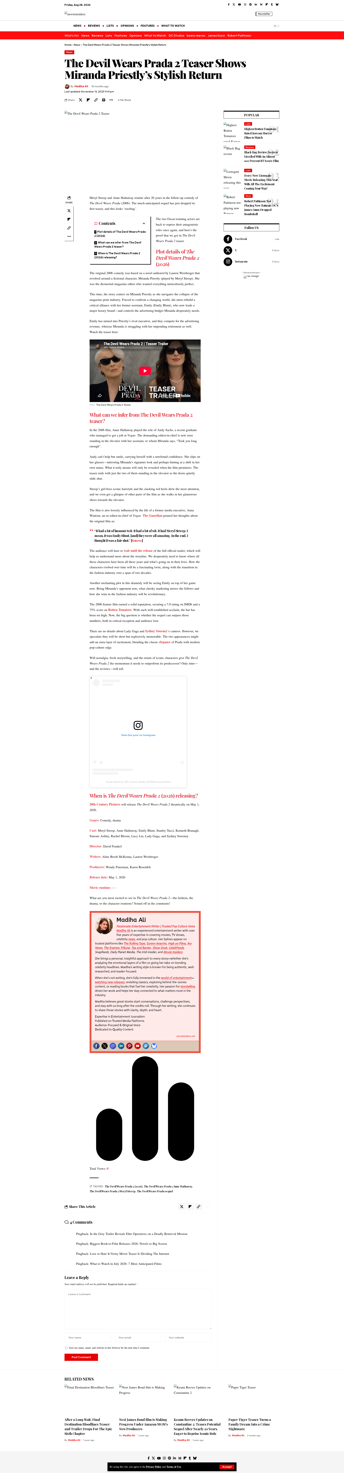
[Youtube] (137, 1046)
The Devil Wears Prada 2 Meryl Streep (112, 1191)
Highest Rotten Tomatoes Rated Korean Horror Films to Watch (260, 133)
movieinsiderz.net (185, 1036)
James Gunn (216, 35)
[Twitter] (104, 1046)
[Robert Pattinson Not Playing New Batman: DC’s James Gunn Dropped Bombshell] (233, 204)
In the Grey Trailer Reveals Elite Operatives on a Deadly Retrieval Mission (138, 1234)
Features (120, 35)
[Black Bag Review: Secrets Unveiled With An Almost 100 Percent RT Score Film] (233, 155)
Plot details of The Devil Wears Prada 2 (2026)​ (120, 234)
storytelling (187, 986)
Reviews (97, 35)
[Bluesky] (277, 5)
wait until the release (138, 550)
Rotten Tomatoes (120, 609)
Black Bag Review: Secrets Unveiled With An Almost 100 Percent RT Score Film (261, 156)
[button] (226, 1467)
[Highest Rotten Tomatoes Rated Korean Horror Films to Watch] (233, 132)
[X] (234, 5)
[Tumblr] (272, 5)
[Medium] (261, 5)
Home (67, 44)
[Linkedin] (121, 1046)
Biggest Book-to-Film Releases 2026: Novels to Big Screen (128, 1243)
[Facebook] (228, 5)
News (85, 35)
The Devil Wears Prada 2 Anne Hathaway (168, 1186)
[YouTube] (239, 5)
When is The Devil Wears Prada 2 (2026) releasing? (117, 255)
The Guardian (152, 515)
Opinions (135, 35)
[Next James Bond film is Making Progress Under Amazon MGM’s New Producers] (144, 1399)
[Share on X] (80, 100)
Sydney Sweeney (156, 631)
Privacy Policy (153, 1467)
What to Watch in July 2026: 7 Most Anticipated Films (126, 1263)
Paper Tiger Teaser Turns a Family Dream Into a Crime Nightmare (249, 1424)
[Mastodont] (146, 1046)
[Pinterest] (250, 5)
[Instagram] (245, 5)
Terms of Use (173, 1467)
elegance (165, 642)
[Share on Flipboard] (88, 100)
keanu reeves (196, 35)
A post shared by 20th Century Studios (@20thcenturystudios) (138, 781)
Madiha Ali (81, 86)
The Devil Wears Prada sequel (155, 1191)
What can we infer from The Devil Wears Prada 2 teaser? (117, 244)
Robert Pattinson (239, 35)
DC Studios (176, 35)
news (131, 939)
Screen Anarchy (157, 943)
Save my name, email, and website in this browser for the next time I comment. (109, 1347)
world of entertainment (176, 978)
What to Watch (155, 35)
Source (137, 540)
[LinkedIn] (256, 5)
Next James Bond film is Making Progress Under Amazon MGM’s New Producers (143, 1424)
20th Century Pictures (105, 804)
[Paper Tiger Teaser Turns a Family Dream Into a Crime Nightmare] (254, 1399)
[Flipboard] (267, 5)
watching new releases (110, 982)
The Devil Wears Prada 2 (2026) (123, 1186)
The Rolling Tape (134, 943)
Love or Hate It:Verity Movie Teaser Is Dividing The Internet (129, 1253)
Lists (109, 35)
